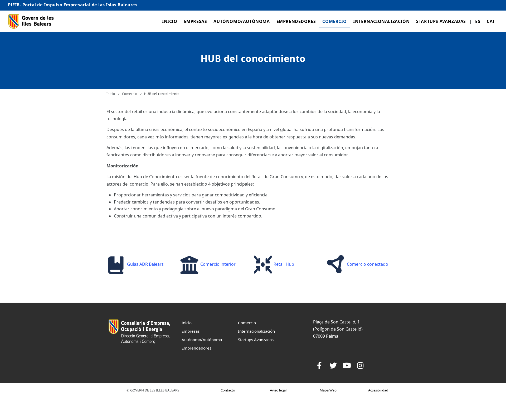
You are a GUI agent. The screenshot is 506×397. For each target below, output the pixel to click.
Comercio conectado (367, 264)
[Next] (391, 264)
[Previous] (111, 264)
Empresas (195, 21)
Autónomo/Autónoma (241, 21)
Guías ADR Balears (145, 264)
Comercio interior (217, 264)
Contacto (228, 390)
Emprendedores (296, 21)
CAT (491, 21)
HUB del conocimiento (161, 93)
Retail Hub (283, 264)
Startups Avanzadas (441, 21)
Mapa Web (328, 390)
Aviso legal (278, 390)
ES (477, 21)
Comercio (334, 21)
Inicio (169, 21)
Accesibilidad (378, 390)
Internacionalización (381, 21)
